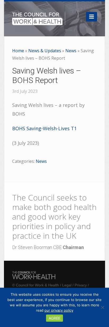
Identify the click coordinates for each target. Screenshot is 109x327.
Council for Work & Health (37, 285)
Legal (66, 285)
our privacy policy (58, 310)
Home (18, 51)
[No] (102, 307)
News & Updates (44, 51)
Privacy (81, 285)
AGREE (54, 318)
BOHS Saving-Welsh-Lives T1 (44, 128)
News (70, 51)
